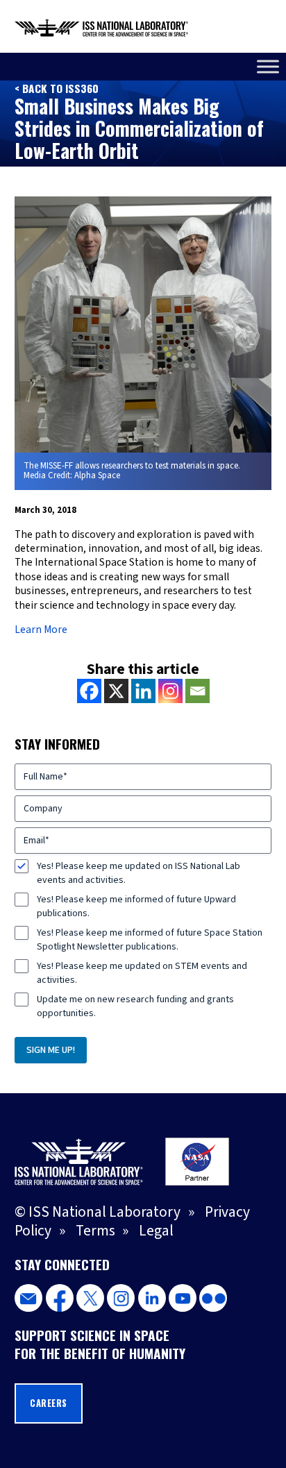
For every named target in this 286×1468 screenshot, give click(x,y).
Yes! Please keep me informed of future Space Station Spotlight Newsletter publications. (149, 940)
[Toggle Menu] (268, 66)
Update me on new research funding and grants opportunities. (135, 1006)
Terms (95, 1231)
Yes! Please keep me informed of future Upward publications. (136, 906)
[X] (116, 691)
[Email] (197, 691)
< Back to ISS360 (57, 88)
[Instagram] (170, 691)
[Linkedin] (143, 691)
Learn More (41, 629)
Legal (156, 1231)
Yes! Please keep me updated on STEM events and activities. (142, 973)
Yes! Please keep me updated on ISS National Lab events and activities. (138, 873)
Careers (48, 1403)
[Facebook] (89, 691)
